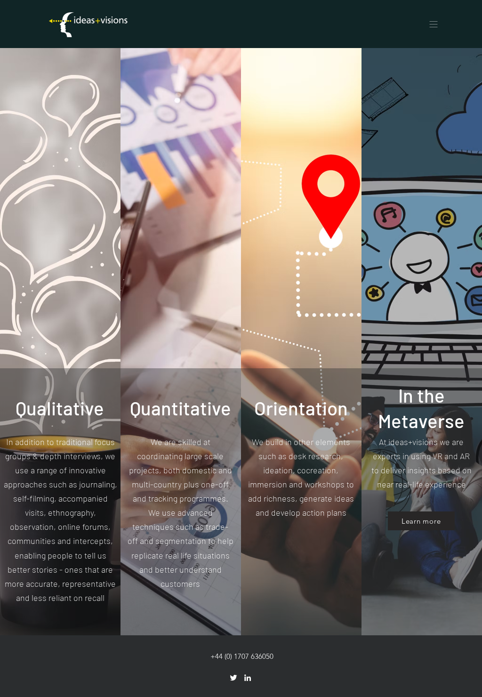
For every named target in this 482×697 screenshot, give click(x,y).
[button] (433, 24)
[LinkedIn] (247, 677)
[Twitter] (233, 677)
